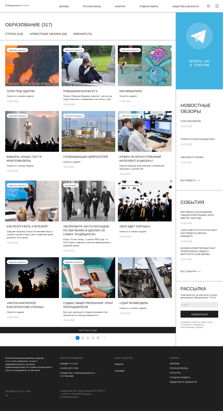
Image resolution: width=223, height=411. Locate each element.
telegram (119, 364)
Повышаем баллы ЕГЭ (80, 91)
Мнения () (83, 33)
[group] (199, 129)
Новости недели (128, 96)
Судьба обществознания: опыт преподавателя (88, 305)
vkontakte (120, 370)
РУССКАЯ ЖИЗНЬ (92, 6)
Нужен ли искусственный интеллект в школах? (140, 158)
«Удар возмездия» (133, 303)
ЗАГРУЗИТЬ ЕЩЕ (88, 330)
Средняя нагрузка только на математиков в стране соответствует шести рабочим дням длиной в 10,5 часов (30, 234)
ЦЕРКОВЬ (64, 6)
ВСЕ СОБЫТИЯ (189, 271)
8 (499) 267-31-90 (69, 368)
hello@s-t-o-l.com (69, 363)
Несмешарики (130, 91)
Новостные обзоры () (48, 33)
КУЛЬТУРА (120, 6)
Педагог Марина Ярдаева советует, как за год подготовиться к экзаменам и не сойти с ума (87, 97)
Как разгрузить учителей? (27, 226)
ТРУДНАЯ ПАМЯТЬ (148, 6)
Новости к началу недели (20, 96)
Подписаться (199, 314)
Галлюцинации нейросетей (86, 156)
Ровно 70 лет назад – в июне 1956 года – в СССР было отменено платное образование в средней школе (87, 242)
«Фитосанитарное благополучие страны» (25, 305)
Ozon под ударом (21, 91)
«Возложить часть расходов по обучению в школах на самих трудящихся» (86, 230)
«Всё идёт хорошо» (134, 226)
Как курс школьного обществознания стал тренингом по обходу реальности (85, 313)
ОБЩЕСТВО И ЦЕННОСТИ (185, 6)
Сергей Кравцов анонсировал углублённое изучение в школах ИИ (141, 167)
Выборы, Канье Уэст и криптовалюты (24, 158)
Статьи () (14, 33)
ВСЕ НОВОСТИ (188, 180)
